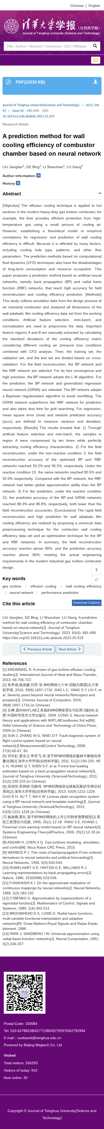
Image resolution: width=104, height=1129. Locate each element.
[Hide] (96, 580)
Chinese (77, 6)
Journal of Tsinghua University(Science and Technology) (41, 105)
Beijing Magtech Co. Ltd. (43, 1045)
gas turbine (12, 586)
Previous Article (39, 649)
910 (34, 1070)
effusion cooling (43, 586)
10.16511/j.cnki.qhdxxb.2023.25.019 (29, 116)
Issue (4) (18, 111)
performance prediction (60, 593)
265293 (31, 1063)
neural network (21, 593)
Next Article (68, 649)
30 (25, 1078)
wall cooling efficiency (84, 586)
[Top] (96, 570)
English (94, 6)
